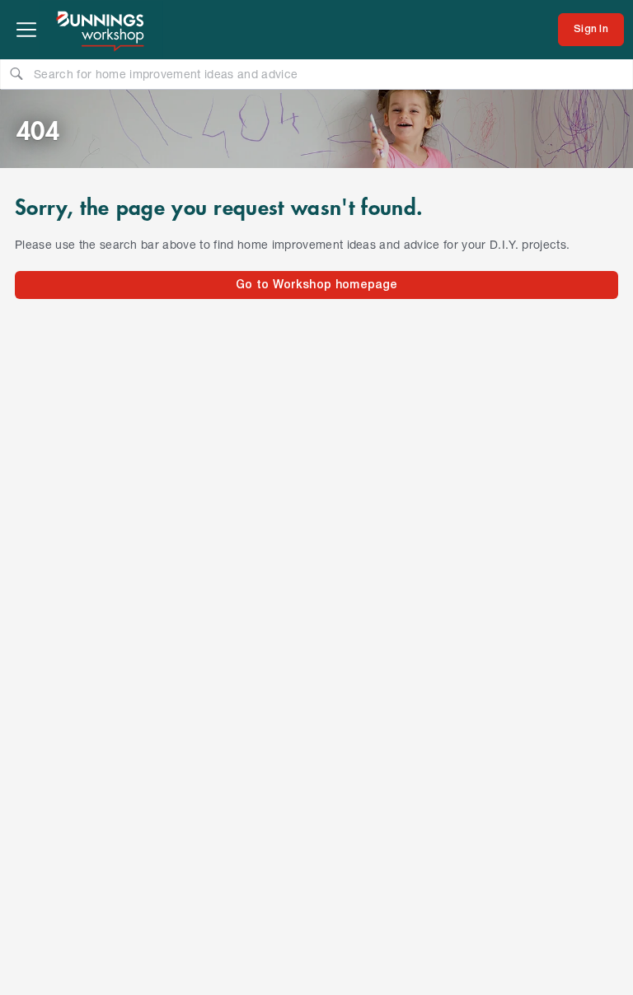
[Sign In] (591, 29)
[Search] (16, 73)
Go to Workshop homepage (316, 285)
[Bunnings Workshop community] (101, 29)
